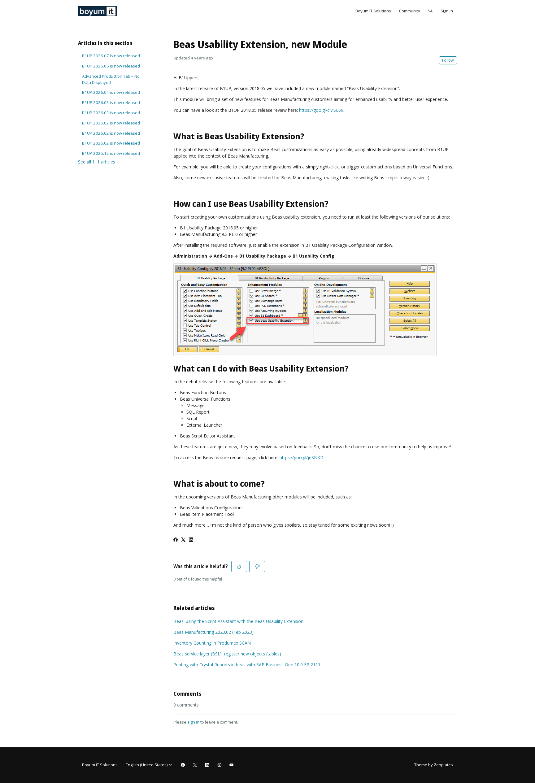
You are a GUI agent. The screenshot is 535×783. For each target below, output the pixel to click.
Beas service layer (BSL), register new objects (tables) (227, 654)
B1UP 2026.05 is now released (111, 66)
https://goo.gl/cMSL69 (321, 110)
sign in (193, 722)
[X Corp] (183, 540)
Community (409, 11)
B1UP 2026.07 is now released (111, 56)
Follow (448, 60)
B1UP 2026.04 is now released (111, 92)
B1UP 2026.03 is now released (111, 102)
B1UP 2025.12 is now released (111, 153)
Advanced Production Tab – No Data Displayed (111, 79)
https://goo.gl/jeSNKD (302, 457)
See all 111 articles (96, 162)
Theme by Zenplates (433, 765)
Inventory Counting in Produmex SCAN (212, 643)
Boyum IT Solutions (373, 11)
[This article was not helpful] (257, 566)
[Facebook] (175, 540)
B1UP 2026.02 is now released (111, 123)
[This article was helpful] (239, 566)
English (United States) (147, 765)
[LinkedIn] (191, 540)
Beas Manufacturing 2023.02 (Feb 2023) (213, 632)
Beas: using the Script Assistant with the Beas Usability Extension (238, 621)
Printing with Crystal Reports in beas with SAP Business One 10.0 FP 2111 (246, 665)
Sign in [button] (447, 11)
